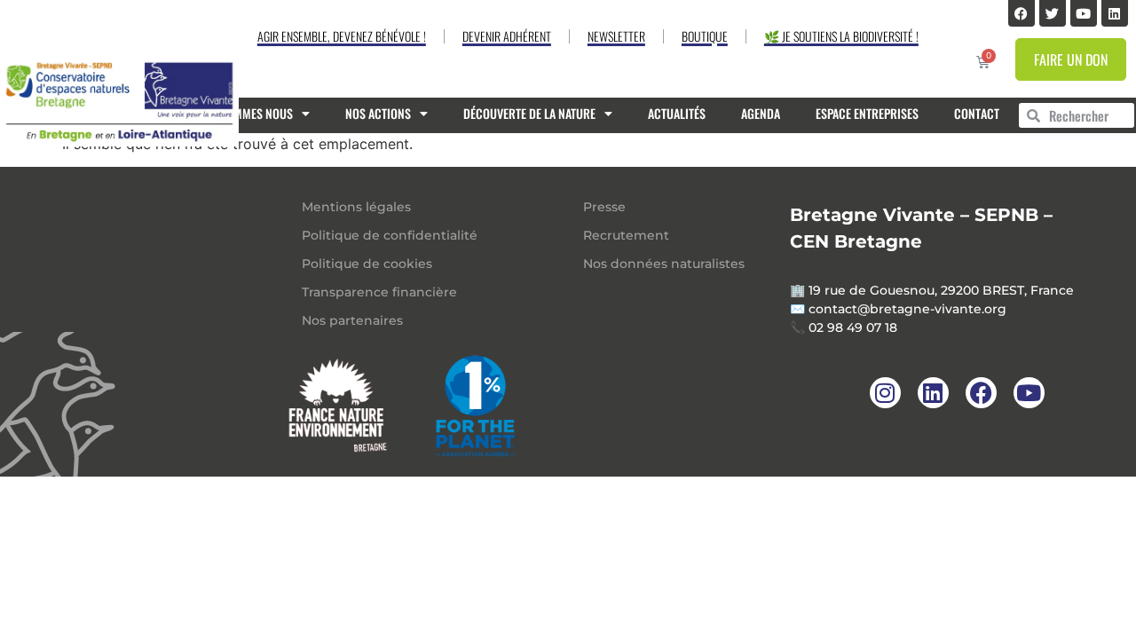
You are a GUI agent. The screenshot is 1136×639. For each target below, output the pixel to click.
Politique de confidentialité (389, 235)
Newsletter (616, 36)
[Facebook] (1021, 13)
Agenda (760, 113)
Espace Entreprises (867, 113)
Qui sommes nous (246, 113)
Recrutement (626, 235)
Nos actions (378, 113)
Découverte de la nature (529, 113)
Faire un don (1071, 59)
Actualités (677, 113)
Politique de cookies (367, 264)
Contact (976, 113)
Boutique (705, 36)
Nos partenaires (352, 320)
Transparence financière (379, 292)
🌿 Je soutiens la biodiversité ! (841, 36)
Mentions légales (356, 207)
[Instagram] (885, 392)
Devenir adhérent (506, 36)
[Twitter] (1052, 13)
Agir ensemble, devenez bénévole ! (341, 36)
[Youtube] (1083, 13)
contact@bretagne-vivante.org (907, 309)
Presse (604, 207)
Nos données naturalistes (664, 264)
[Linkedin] (1114, 13)
